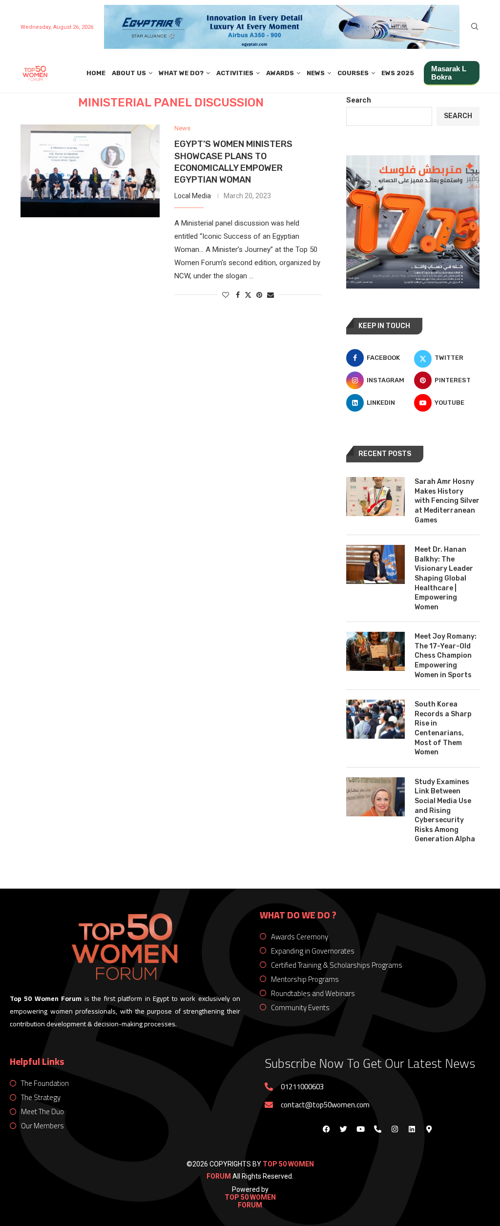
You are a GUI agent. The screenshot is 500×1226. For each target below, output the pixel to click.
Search (358, 100)
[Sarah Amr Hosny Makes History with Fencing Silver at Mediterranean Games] (375, 496)
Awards (280, 73)
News (316, 73)
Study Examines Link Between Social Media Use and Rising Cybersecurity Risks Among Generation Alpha (445, 811)
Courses (353, 73)
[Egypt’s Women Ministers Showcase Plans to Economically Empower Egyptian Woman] (90, 171)
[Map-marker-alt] (428, 1129)
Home (95, 73)
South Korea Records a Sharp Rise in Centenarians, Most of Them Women (443, 728)
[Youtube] (360, 1129)
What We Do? (181, 73)
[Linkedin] (411, 1129)
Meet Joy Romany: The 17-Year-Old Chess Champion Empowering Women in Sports (446, 655)
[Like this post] (225, 295)
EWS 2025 (397, 73)
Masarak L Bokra (448, 72)
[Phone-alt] (377, 1129)
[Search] (474, 27)
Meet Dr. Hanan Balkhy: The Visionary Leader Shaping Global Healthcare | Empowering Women (444, 578)
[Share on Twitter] (248, 295)
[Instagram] (394, 1129)
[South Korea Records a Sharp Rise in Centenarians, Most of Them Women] (375, 719)
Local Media (192, 196)
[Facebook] (326, 1129)
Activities (234, 73)
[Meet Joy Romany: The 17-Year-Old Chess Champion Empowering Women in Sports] (375, 651)
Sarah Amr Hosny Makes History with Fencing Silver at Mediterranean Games (447, 501)
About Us (129, 73)
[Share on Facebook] (238, 295)
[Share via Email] (270, 295)
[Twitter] (343, 1129)
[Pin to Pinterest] (259, 295)
